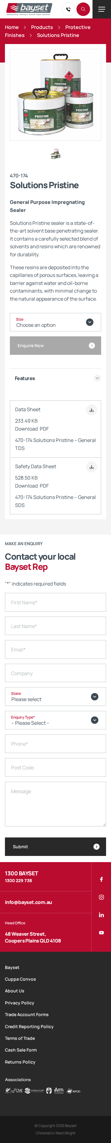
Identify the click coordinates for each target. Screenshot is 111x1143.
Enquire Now (31, 345)
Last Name (24, 626)
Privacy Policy (19, 1003)
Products (42, 27)
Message (21, 791)
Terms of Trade (20, 1038)
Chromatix (45, 1133)
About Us (14, 991)
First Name (24, 602)
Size (19, 319)
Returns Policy (20, 1062)
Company (22, 673)
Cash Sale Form (21, 1050)
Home (12, 27)
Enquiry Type (23, 717)
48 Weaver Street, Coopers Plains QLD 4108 (33, 937)
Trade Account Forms (27, 1014)
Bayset (12, 967)
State (16, 693)
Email (18, 649)
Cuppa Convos (20, 979)
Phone (19, 743)
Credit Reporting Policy (29, 1026)
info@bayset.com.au (28, 902)
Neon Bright (66, 1133)
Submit (20, 846)
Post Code (22, 767)
